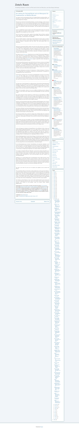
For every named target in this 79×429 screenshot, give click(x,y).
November (56, 404)
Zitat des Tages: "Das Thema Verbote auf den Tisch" (57, 259)
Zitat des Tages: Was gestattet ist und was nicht (57, 231)
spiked (54, 160)
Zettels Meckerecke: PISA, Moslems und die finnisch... (57, 380)
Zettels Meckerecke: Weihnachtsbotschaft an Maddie (57, 255)
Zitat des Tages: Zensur (56, 363)
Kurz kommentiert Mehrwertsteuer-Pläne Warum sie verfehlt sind (58, 99)
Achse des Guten (55, 142)
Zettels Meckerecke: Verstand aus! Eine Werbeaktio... (56, 355)
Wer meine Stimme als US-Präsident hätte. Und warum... (57, 292)
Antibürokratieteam (55, 146)
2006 (54, 419)
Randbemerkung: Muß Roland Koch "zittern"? (57, 219)
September (56, 407)
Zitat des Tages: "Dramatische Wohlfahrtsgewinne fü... (57, 249)
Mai (55, 412)
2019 (54, 181)
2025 (54, 173)
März (55, 415)
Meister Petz (55, 19)
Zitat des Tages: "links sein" (56, 296)
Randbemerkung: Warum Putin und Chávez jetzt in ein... (57, 384)
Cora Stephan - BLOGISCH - (57, 149)
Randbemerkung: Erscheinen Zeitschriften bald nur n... (57, 274)
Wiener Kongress (30, 58)
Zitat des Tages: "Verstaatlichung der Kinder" (57, 313)
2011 (54, 192)
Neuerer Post (19, 201)
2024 (54, 174)
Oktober (55, 405)
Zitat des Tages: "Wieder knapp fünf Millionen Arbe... (57, 332)
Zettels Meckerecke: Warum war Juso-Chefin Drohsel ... (57, 401)
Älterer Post (46, 201)
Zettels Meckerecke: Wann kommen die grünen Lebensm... (57, 395)
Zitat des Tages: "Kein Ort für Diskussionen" (56, 245)
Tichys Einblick (56, 48)
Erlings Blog (54, 152)
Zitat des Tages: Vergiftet (56, 277)
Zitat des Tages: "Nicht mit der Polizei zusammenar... (57, 347)
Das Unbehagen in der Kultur (57, 316)
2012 (54, 191)
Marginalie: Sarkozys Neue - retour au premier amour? (57, 283)
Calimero (54, 16)
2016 (54, 185)
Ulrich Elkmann (56, 27)
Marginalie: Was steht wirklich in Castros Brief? (57, 280)
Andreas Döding (56, 15)
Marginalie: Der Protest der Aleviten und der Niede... (57, 209)
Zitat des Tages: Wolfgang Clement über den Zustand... (57, 266)
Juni (55, 411)
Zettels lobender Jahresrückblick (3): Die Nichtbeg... (57, 216)
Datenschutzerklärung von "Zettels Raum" (57, 43)
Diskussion (44, 187)
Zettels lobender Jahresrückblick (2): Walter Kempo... (57, 234)
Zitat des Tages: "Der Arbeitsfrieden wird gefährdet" (57, 242)
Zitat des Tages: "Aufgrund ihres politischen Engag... (57, 377)
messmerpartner (44, 185)
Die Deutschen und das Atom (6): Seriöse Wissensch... (57, 326)
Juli (55, 409)
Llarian (54, 18)
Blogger (41, 426)
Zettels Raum (22, 4)
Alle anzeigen (61, 137)
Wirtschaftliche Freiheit (57, 97)
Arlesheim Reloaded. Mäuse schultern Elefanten (28, 186)
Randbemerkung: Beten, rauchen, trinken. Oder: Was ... (57, 388)
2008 (54, 196)
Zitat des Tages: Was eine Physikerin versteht (56, 307)
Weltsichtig (54, 163)
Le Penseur (55, 64)
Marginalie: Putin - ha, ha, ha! (57, 391)
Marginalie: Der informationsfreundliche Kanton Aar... (57, 270)
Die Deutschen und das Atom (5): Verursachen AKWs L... (57, 336)
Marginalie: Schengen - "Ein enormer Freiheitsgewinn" (57, 263)
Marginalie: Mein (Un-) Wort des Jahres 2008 (57, 303)
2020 (54, 180)
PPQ (54, 118)
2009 (54, 195)
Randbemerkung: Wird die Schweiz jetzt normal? (57, 310)
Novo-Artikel (56, 128)
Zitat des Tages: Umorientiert (56, 301)
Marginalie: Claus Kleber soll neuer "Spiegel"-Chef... (57, 351)
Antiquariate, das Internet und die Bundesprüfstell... (57, 287)
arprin (53, 147)
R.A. (53, 23)
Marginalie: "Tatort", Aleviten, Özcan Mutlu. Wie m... (57, 223)
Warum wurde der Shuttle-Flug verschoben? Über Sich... (57, 343)
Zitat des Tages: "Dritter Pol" (56, 329)
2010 (54, 193)
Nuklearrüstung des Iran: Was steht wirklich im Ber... (57, 373)
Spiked (55, 80)
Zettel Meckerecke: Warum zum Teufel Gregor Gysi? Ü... (57, 322)
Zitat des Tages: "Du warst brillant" (57, 252)
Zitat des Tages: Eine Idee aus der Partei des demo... (57, 340)
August (55, 408)
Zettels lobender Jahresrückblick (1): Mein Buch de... (57, 238)
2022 (54, 177)
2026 (54, 172)
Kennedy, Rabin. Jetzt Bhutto (56, 225)
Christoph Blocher (22, 196)
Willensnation (25, 54)
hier (26, 191)
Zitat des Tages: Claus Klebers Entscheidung (56, 318)
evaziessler (54, 154)
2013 (54, 189)
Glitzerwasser (55, 155)
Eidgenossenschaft (28, 196)
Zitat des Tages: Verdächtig (56, 398)
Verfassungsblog (56, 87)
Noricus (54, 22)
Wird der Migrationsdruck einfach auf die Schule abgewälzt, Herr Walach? (57, 109)
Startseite (33, 201)
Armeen (17, 75)
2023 (54, 176)
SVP (37, 196)
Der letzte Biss (55, 157)
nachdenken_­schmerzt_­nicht (57, 21)
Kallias (54, 17)
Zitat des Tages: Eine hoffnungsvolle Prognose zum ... (57, 205)
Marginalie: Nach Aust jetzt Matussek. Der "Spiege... (57, 366)
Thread (41, 190)
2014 (54, 188)
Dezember (56, 199)
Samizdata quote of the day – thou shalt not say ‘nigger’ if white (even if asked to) (58, 71)
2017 (54, 184)
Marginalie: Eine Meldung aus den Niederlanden (57, 228)
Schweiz (34, 196)
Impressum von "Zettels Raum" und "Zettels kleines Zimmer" (57, 40)
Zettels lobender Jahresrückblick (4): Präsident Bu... (57, 201)
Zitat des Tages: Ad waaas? (57, 290)
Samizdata (55, 69)
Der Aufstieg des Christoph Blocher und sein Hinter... (57, 298)
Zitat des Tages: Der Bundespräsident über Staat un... (57, 213)
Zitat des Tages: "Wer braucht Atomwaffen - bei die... (57, 370)
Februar (55, 416)
